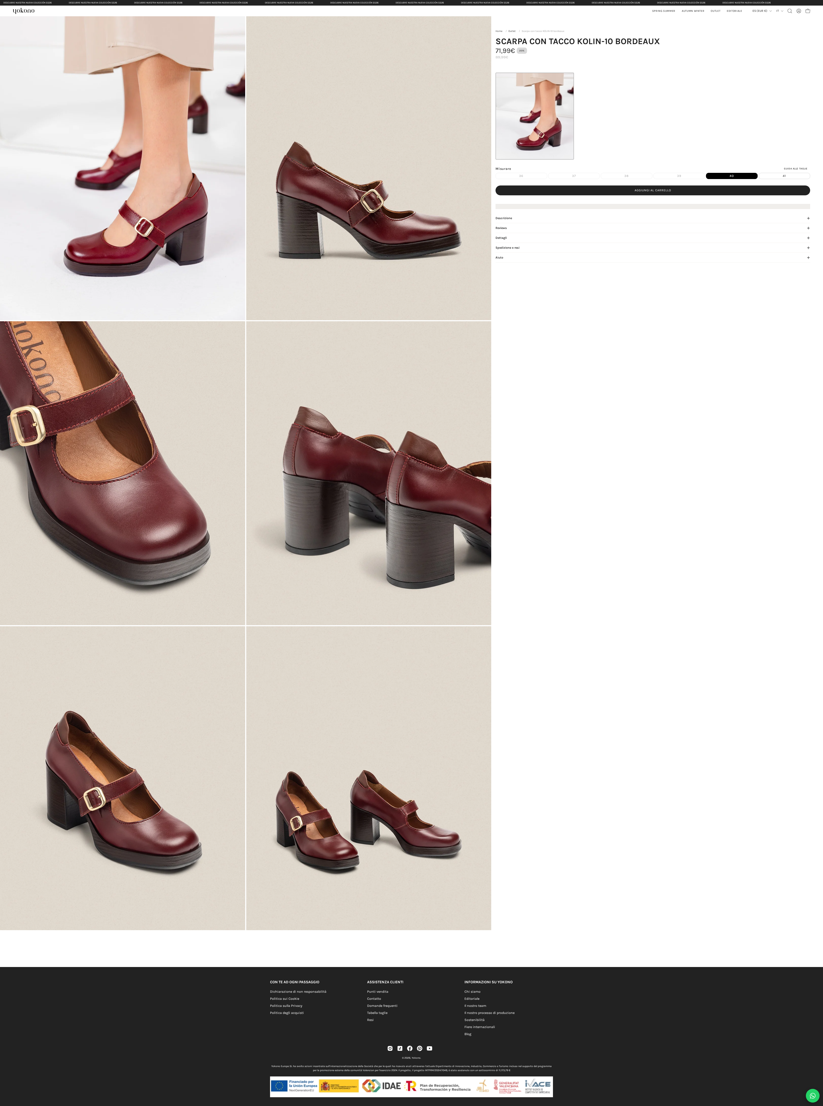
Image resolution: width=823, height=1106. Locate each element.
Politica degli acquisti (287, 1013)
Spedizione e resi (508, 248)
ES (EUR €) (759, 11)
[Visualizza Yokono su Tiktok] (400, 1048)
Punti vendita (377, 991)
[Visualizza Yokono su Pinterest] (419, 1048)
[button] (693, 11)
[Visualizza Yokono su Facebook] (410, 1048)
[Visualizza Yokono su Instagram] (390, 1048)
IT (777, 11)
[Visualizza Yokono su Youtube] (429, 1048)
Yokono (416, 1057)
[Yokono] (26, 11)
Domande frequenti (382, 1006)
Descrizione (504, 218)
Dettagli (501, 238)
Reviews (501, 228)
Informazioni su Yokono (488, 982)
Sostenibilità (474, 1020)
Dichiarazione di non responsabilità (298, 991)
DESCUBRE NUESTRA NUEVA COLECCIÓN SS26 (27, 2)
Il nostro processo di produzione (489, 1013)
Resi (370, 1020)
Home (499, 31)
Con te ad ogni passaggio (294, 982)
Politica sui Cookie (284, 999)
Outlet (512, 31)
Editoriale (471, 999)
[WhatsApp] (813, 1096)
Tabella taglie (377, 1013)
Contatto (374, 999)
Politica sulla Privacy (286, 1006)
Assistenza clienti (385, 982)
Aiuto (499, 257)
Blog (467, 1034)
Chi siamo (472, 991)
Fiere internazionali (479, 1027)
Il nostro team (475, 1006)
